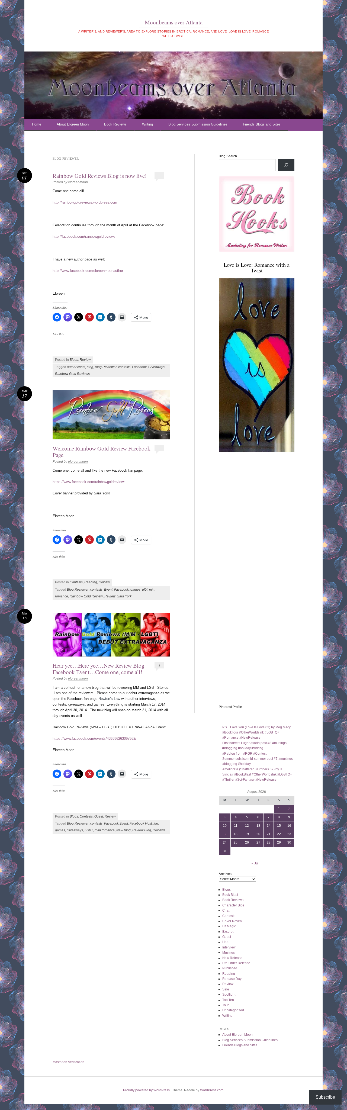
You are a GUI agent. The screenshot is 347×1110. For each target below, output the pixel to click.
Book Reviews (115, 124)
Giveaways (156, 367)
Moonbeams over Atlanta (174, 22)
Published (229, 968)
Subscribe (325, 1097)
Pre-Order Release (236, 963)
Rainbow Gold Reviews (72, 374)
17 (225, 834)
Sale (225, 989)
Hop (225, 942)
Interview (229, 947)
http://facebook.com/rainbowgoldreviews (84, 236)
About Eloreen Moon (73, 124)
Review (85, 360)
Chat (225, 910)
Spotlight (228, 994)
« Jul (255, 863)
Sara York (124, 596)
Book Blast (230, 895)
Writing (147, 124)
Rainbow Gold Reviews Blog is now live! (100, 175)
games (135, 589)
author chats (76, 367)
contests (124, 367)
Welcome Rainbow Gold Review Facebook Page (101, 452)
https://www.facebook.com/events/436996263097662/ (94, 738)
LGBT (89, 830)
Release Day (232, 979)
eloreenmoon (78, 182)
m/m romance (105, 830)
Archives (225, 874)
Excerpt (227, 932)
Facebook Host (141, 823)
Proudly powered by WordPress (146, 1090)
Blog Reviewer (106, 367)
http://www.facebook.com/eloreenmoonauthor (88, 271)
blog (90, 367)
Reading (90, 582)
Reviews (159, 830)
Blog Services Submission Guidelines (197, 124)
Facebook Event (116, 823)
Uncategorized (233, 1010)
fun (155, 823)
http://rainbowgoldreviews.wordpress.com (85, 202)
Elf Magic (229, 926)
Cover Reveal (232, 921)
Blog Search (228, 156)
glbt (144, 589)
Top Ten (228, 1000)
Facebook (139, 367)
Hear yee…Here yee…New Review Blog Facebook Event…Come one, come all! (98, 669)
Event (108, 589)
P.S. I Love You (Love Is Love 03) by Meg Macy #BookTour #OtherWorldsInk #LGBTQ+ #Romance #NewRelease (256, 732)
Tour (225, 1005)
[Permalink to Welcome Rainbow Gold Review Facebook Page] (111, 414)
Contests (76, 582)
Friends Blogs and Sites (262, 124)
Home (36, 124)
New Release (232, 958)
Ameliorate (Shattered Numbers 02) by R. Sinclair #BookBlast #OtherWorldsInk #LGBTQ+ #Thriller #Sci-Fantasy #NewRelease (257, 774)
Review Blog (141, 830)
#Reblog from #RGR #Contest (244, 753)
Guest (98, 816)
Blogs (74, 360)
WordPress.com (211, 1090)
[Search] (286, 165)
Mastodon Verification (68, 1062)
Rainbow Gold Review (86, 596)
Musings (228, 952)
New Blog (123, 830)
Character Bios (233, 905)
